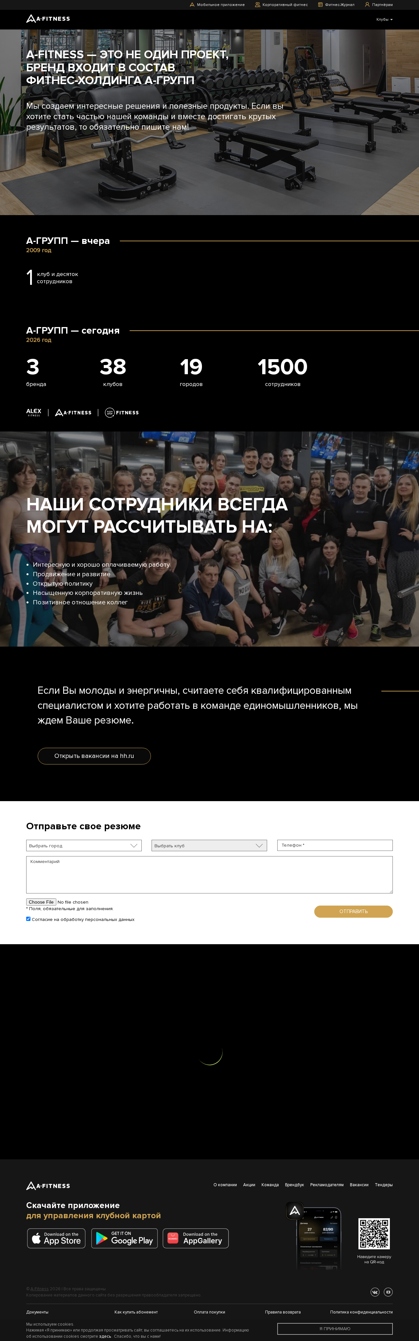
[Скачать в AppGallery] (198, 1238)
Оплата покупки (209, 1312)
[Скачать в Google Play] (126, 1238)
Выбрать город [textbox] (45, 846)
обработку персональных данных (98, 919)
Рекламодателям (327, 1184)
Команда (270, 1184)
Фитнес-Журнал (340, 4)
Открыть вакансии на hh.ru (94, 756)
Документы (37, 1312)
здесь (105, 1336)
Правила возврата (283, 1312)
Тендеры (384, 1184)
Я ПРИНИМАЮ (335, 1329)
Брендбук (294, 1184)
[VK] (375, 1292)
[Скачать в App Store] (58, 1238)
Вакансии (359, 1184)
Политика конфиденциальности (361, 1312)
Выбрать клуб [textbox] (170, 846)
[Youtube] (388, 1292)
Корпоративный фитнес (285, 4)
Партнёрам (382, 4)
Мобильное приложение (221, 4)
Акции (249, 1184)
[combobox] (84, 845)
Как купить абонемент (136, 1312)
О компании (225, 1184)
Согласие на (82, 919)
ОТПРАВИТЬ (353, 911)
